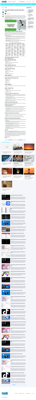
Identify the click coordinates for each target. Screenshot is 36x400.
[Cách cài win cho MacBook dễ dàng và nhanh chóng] (6, 286)
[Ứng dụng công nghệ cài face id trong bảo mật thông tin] (6, 260)
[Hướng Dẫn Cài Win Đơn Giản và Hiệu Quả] (6, 292)
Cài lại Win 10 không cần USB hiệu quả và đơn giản (18, 220)
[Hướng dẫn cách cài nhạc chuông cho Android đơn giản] (6, 241)
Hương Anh (8, 13)
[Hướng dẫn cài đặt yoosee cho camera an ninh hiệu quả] (6, 203)
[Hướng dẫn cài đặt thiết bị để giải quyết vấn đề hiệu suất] (6, 210)
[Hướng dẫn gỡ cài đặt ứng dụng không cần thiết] (6, 387)
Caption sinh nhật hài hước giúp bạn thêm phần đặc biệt (29, 163)
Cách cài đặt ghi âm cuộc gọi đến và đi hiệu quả (17, 233)
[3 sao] (12, 137)
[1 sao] (10, 137)
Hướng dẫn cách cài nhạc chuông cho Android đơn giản (18, 239)
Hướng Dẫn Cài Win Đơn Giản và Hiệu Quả (16, 290)
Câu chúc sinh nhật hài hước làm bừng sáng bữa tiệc (17, 163)
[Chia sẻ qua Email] (3, 14)
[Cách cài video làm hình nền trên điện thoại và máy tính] (6, 229)
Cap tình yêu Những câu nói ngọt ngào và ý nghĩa (28, 176)
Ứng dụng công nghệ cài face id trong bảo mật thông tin (18, 258)
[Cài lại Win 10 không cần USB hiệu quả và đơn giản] (6, 223)
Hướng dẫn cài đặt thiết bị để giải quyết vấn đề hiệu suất (17, 5)
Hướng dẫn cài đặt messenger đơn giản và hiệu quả (18, 271)
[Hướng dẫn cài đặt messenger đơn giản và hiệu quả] (6, 273)
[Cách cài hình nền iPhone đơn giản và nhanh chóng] (6, 305)
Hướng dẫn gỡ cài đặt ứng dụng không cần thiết (17, 385)
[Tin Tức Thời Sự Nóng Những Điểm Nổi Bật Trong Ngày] (4, 1)
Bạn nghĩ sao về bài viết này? (7, 137)
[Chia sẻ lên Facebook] (3, 12)
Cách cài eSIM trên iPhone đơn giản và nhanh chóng (18, 214)
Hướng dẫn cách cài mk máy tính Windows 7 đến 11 (18, 245)
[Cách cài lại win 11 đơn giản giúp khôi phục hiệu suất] (6, 317)
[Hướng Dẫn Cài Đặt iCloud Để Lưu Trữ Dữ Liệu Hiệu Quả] (6, 254)
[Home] (3, 10)
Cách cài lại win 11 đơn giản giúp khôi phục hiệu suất (18, 315)
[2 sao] (11, 137)
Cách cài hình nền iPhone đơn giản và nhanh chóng (18, 303)
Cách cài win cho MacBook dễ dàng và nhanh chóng (18, 284)
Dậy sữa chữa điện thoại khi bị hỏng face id (16, 195)
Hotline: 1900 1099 (22, 1)
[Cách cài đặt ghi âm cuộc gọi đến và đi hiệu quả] (6, 235)
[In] (3, 16)
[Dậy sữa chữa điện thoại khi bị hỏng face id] (6, 197)
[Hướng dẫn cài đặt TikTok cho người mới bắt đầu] (6, 311)
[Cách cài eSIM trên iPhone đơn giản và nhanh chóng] (6, 216)
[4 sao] (13, 137)
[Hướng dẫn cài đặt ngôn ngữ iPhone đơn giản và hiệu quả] (6, 298)
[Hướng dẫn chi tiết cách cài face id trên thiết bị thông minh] (6, 279)
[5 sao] (14, 137)
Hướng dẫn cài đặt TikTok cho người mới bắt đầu (17, 309)
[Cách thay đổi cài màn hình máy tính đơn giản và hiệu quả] (6, 266)
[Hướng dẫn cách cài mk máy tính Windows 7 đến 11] (6, 247)
